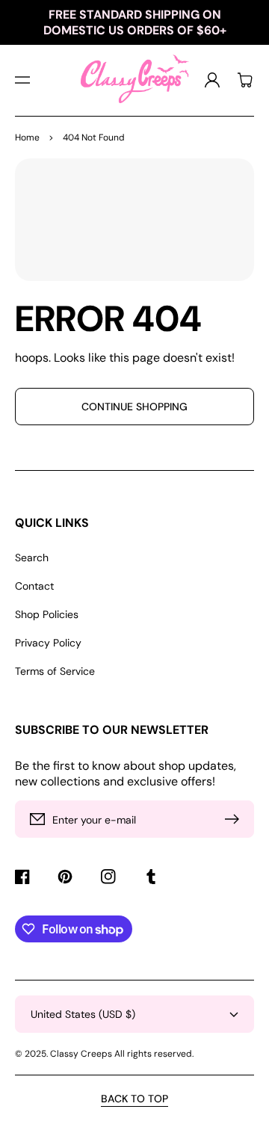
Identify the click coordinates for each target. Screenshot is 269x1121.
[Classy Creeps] (134, 80)
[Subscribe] (235, 819)
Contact (34, 586)
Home (27, 137)
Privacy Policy (48, 642)
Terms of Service (55, 671)
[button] (22, 80)
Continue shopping (134, 406)
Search (32, 557)
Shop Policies (46, 614)
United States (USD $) (83, 1014)
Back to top (134, 1098)
